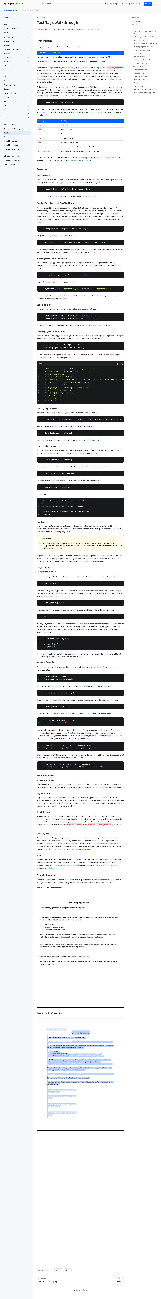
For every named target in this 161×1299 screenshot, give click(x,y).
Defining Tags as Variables (143, 47)
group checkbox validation (80, 160)
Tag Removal (138, 53)
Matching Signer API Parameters (145, 43)
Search (76, 4)
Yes (60, 1270)
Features (135, 25)
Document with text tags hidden (145, 89)
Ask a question (44, 29)
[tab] (10, 10)
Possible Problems (139, 66)
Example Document (139, 86)
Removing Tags (139, 79)
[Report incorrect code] (118, 363)
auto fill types (59, 196)
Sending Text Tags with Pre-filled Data (144, 32)
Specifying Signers (141, 76)
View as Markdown (77, 29)
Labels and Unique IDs (143, 63)
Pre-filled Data (138, 28)
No (69, 1270)
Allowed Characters (141, 70)
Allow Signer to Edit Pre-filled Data (146, 37)
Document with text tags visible (145, 93)
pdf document (106, 880)
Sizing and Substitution (144, 60)
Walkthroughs (41, 17)
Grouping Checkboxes (142, 50)
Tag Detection (139, 73)
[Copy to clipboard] (122, 363)
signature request (66, 67)
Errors (136, 83)
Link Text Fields (139, 40)
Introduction (136, 21)
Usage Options (139, 56)
